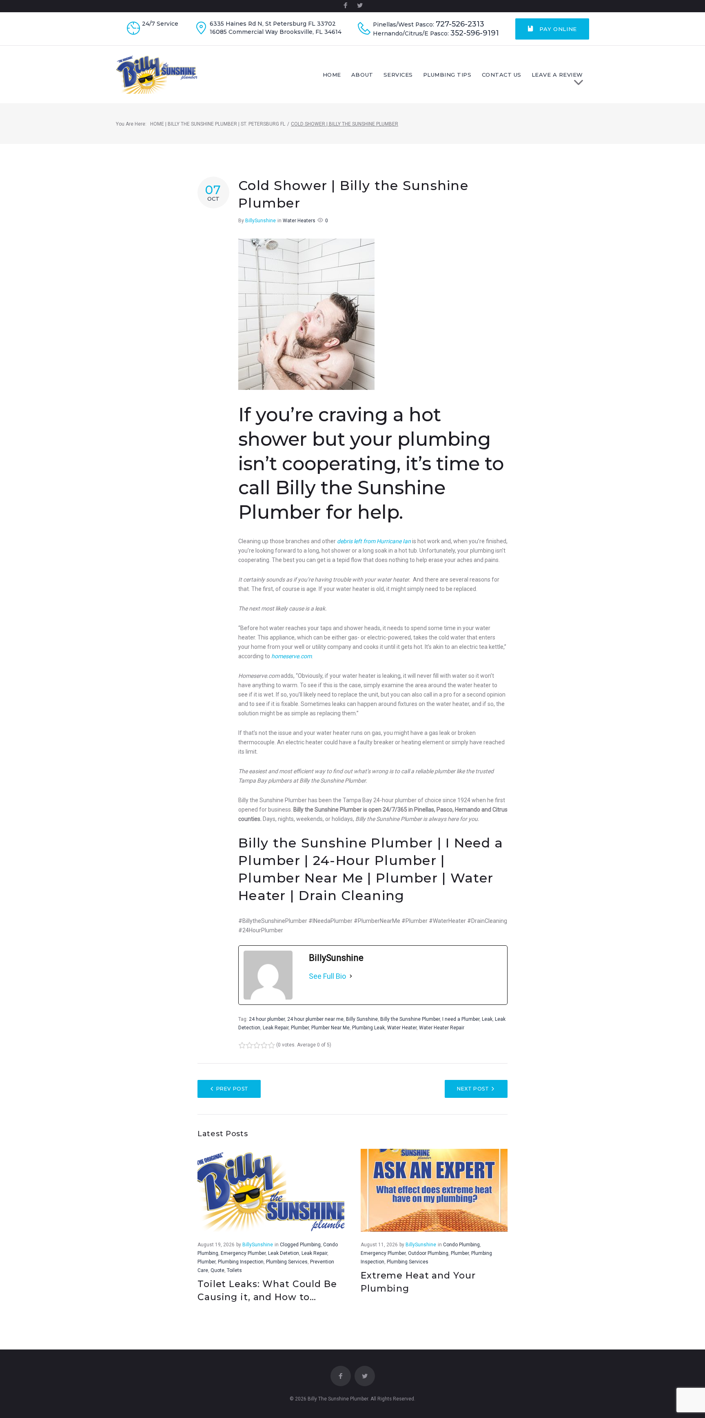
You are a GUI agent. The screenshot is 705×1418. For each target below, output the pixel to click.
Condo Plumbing (461, 1245)
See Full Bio (327, 976)
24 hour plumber (267, 1019)
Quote (217, 1270)
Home (332, 74)
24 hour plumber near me (315, 1019)
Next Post (473, 1089)
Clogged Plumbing (300, 1245)
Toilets (234, 1270)
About (362, 74)
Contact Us (501, 74)
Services (398, 74)
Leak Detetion (283, 1253)
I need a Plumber (460, 1019)
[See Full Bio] (351, 976)
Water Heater (402, 1028)
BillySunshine (260, 220)
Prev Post (232, 1089)
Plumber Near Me (330, 1028)
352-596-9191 (474, 33)
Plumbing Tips (447, 74)
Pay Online (557, 29)
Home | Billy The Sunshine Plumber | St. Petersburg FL (217, 124)
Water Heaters (299, 220)
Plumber (300, 1028)
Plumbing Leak (368, 1028)
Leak (487, 1019)
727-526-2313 (460, 24)
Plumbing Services (287, 1262)
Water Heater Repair (441, 1028)
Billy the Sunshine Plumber (410, 1019)
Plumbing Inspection (241, 1262)
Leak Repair (275, 1028)
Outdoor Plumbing (428, 1253)
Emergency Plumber (243, 1253)
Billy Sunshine (362, 1019)
